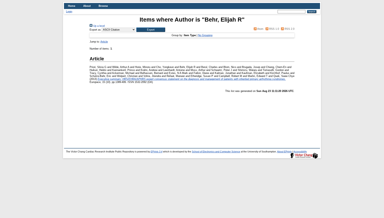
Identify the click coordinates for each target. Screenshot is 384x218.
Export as (95, 29)
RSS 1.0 (273, 28)
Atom (260, 28)
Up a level (98, 25)
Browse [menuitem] (103, 5)
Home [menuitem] (71, 5)
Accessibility (300, 151)
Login (69, 11)
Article (104, 41)
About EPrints (284, 151)
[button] (150, 29)
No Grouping (205, 35)
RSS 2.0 (289, 28)
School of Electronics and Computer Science (216, 151)
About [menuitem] (87, 5)
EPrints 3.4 (156, 151)
